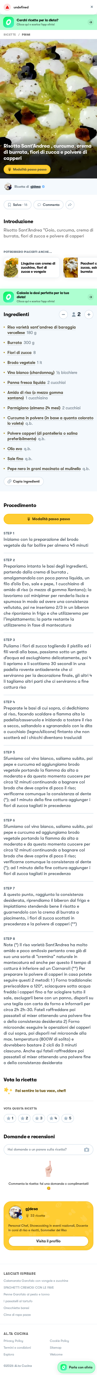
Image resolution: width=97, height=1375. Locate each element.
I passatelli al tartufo (18, 1301)
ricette (10, 34)
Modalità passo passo (29, 169)
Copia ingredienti (26, 481)
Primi (26, 34)
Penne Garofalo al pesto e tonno (27, 1294)
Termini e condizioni (17, 1347)
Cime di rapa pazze (17, 1314)
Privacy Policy (13, 1341)
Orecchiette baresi (16, 1308)
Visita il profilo (48, 1241)
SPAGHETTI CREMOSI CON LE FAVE (29, 1287)
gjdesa (35, 187)
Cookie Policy (59, 1341)
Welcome (56, 1354)
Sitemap (55, 1347)
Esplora (9, 1354)
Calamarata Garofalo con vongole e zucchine (36, 1280)
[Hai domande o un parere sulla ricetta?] (44, 1149)
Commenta (51, 205)
